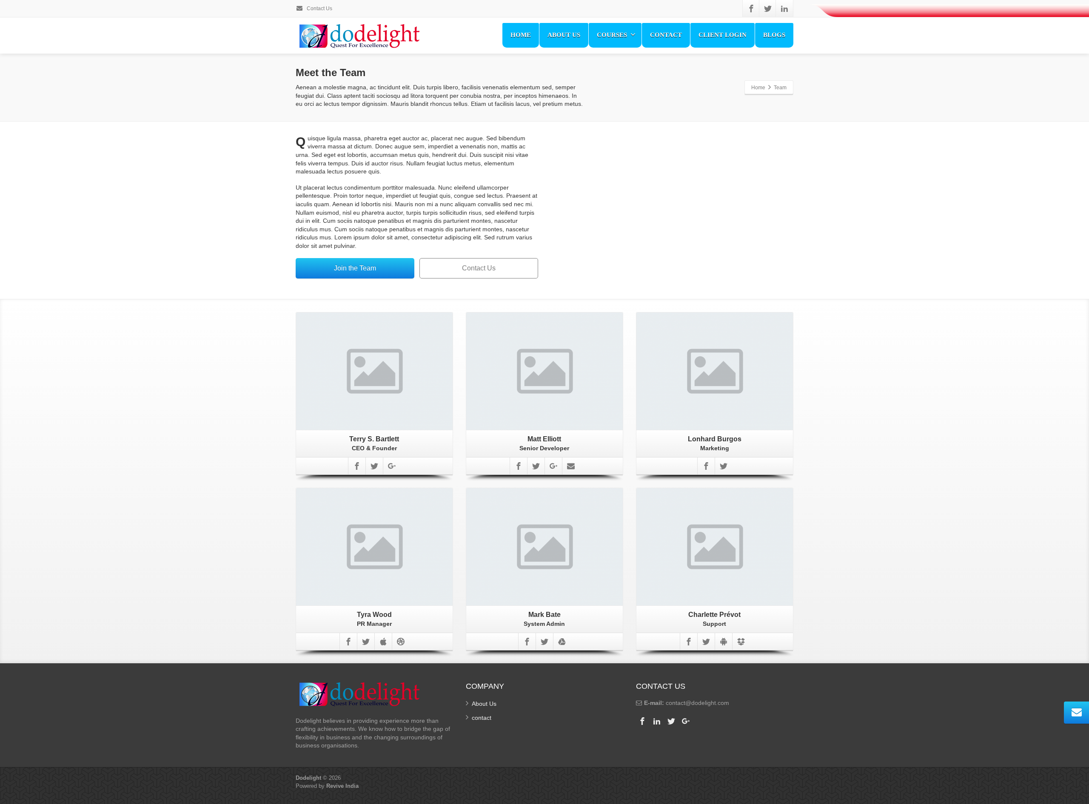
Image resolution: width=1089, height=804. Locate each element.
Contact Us (318, 8)
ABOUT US (563, 34)
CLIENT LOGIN (722, 34)
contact (481, 717)
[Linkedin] (784, 8)
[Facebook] (751, 8)
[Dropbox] (741, 641)
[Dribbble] (400, 641)
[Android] (723, 641)
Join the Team (355, 268)
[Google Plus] (391, 465)
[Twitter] (767, 8)
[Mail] (570, 465)
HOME (520, 34)
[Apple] (383, 641)
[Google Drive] (561, 641)
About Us (484, 703)
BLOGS (774, 34)
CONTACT (666, 34)
